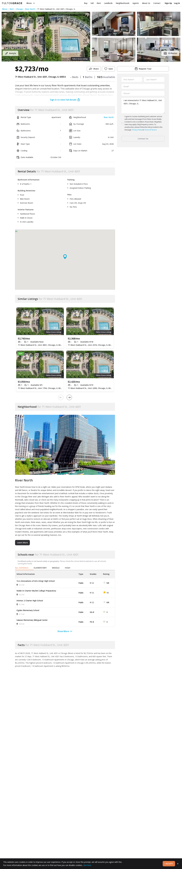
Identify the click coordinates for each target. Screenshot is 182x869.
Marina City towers (49, 525)
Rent (99, 3)
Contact (156, 3)
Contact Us (143, 138)
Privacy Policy (137, 130)
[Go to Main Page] (12, 3)
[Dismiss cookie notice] (178, 864)
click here (87, 865)
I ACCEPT (169, 863)
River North (30, 9)
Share (96, 68)
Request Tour (145, 68)
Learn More (22, 542)
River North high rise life (87, 522)
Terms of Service (150, 130)
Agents (136, 3)
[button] (46, 37)
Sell (92, 3)
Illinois (29, 3)
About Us (146, 3)
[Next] (69, 397)
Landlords (108, 3)
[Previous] (60, 397)
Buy (85, 3)
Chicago (19, 9)
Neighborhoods (122, 3)
